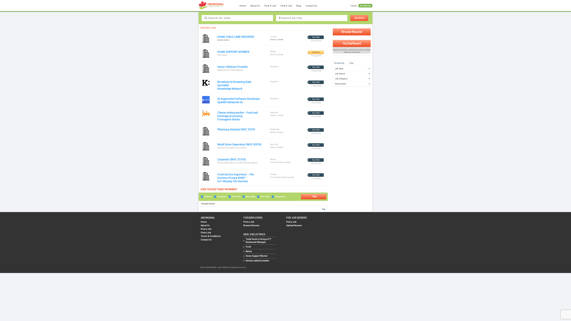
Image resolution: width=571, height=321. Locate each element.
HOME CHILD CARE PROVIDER (235, 36)
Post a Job (270, 5)
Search (359, 17)
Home (243, 5)
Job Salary (340, 74)
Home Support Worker (257, 256)
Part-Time (265, 196)
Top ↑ (324, 209)
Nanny (249, 251)
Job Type (339, 68)
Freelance (222, 196)
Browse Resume (351, 31)
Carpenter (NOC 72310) (231, 159)
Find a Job (286, 5)
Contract (208, 196)
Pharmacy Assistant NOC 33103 (236, 129)
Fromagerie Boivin (228, 119)
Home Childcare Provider (232, 66)
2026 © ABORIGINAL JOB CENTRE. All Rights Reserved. (223, 267)
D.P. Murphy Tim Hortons (232, 181)
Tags (351, 63)
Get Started (365, 5)
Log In (354, 5)
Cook (248, 247)
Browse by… (339, 63)
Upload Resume (294, 225)
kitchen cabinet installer (257, 260)
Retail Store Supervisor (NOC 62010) (239, 144)
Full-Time (236, 196)
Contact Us (311, 5)
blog (298, 5)
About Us (255, 5)
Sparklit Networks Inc (230, 102)
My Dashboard (352, 43)
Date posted (340, 84)
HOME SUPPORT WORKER (233, 51)
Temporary (280, 196)
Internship (250, 196)
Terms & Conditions (211, 236)
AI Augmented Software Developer (238, 98)
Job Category (341, 79)
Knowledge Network (229, 88)
